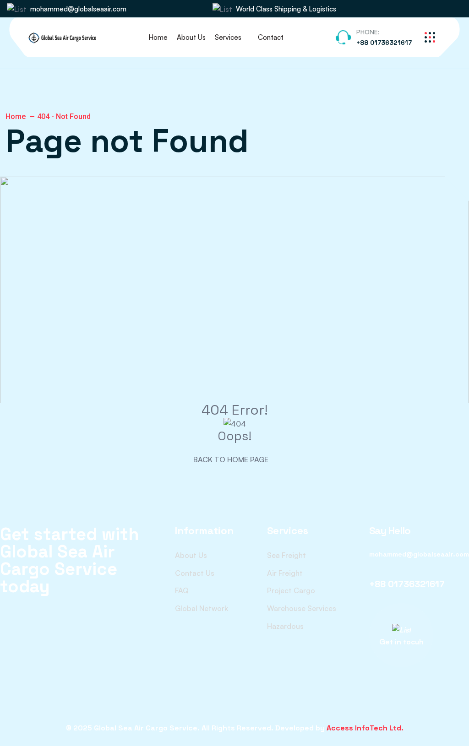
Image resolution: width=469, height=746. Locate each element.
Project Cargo (291, 590)
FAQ (182, 590)
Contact (271, 37)
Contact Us (194, 573)
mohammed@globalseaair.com (78, 9)
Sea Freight (286, 555)
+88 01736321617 (384, 42)
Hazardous (285, 626)
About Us (191, 37)
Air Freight (285, 573)
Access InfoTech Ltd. (365, 728)
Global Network (201, 608)
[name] (429, 9)
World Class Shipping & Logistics (286, 9)
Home (158, 37)
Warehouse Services (301, 608)
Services (228, 37)
